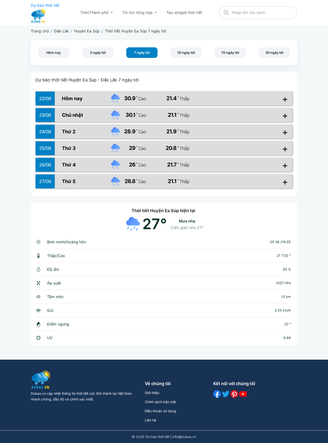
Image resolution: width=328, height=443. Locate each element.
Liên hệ (150, 420)
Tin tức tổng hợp (138, 12)
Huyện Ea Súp (87, 31)
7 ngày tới (142, 52)
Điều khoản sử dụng (160, 411)
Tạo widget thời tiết (184, 12)
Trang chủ (40, 31)
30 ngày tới (274, 52)
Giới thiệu (152, 393)
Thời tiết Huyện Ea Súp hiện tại (163, 210)
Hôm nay (53, 52)
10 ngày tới (186, 52)
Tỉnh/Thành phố (95, 12)
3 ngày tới (98, 52)
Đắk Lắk (61, 31)
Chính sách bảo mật (160, 402)
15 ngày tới (230, 52)
